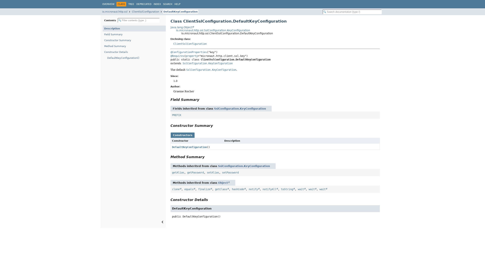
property (192, 55)
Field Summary (113, 34)
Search (167, 4)
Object (223, 182)
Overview (108, 4)
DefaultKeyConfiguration (180, 11)
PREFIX (176, 115)
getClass (221, 189)
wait (301, 189)
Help (177, 4)
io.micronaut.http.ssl (115, 11)
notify (253, 189)
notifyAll (269, 189)
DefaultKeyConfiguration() (123, 57)
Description (112, 28)
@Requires (177, 55)
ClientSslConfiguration (145, 11)
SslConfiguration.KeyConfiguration (208, 63)
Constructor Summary (117, 40)
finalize (204, 189)
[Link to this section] (201, 100)
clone (176, 189)
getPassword (195, 172)
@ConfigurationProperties (189, 52)
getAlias (178, 172)
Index (157, 4)
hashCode (238, 189)
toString (287, 189)
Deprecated (143, 4)
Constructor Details (116, 52)
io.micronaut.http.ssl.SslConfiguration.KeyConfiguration (213, 30)
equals (188, 189)
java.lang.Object (181, 27)
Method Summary (115, 46)
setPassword (230, 172)
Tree (131, 4)
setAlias (213, 172)
